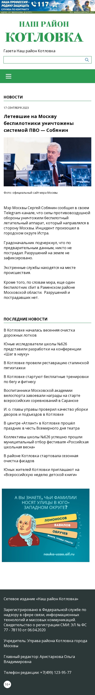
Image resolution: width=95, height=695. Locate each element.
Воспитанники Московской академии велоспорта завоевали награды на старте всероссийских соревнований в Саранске (42, 395)
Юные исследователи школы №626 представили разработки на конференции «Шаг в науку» (42, 349)
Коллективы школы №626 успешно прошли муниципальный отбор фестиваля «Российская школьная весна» (46, 442)
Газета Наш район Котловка (29, 51)
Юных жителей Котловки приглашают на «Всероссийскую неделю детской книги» (41, 472)
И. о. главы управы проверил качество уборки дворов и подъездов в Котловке (46, 412)
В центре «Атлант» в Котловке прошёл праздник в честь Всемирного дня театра (42, 426)
